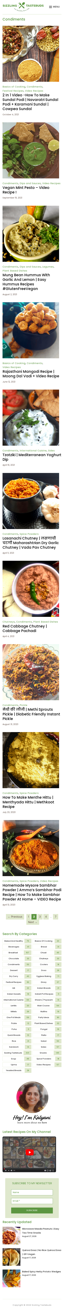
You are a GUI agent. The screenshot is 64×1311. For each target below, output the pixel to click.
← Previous (15, 916)
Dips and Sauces (30, 183)
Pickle (23, 705)
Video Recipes (34, 91)
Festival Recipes (13, 91)
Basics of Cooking (14, 86)
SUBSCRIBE (32, 1210)
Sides (51, 450)
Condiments (35, 86)
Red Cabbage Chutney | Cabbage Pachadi (25, 628)
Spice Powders (29, 534)
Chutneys (9, 621)
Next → (32, 922)
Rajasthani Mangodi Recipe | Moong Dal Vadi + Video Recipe (31, 374)
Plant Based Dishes (15, 270)
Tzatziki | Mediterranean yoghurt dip (32, 457)
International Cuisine (33, 450)
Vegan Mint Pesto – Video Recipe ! (26, 190)
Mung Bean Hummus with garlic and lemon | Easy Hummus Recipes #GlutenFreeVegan (26, 282)
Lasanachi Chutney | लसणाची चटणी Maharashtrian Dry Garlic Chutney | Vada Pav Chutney (31, 543)
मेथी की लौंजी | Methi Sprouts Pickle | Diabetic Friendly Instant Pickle (31, 714)
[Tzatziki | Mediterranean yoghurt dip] (31, 391)
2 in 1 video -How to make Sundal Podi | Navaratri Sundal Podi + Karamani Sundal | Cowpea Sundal (30, 102)
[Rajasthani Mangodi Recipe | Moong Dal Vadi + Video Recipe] (31, 304)
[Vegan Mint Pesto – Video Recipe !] (31, 124)
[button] (54, 7)
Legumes (48, 266)
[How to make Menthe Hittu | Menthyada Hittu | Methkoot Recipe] (31, 734)
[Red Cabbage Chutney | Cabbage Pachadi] (31, 562)
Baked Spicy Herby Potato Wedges (41, 1271)
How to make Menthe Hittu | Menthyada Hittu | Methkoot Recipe (28, 802)
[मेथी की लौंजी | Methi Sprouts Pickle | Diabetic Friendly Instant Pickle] (31, 646)
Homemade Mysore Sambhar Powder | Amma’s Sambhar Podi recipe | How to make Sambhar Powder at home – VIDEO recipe (32, 892)
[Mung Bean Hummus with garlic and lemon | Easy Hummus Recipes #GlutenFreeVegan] (31, 207)
